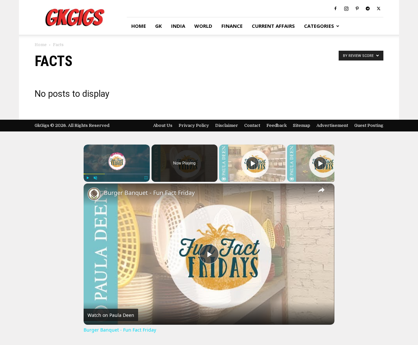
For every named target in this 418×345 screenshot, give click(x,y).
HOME (138, 26)
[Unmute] (95, 178)
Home (41, 45)
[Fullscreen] (146, 178)
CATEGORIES (319, 26)
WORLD (203, 26)
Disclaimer (226, 125)
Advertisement (332, 125)
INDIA (178, 26)
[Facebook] (335, 8)
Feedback (276, 125)
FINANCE (232, 26)
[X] (378, 8)
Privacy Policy (194, 125)
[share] (321, 190)
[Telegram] (368, 8)
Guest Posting (368, 125)
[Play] (87, 178)
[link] (94, 193)
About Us (162, 125)
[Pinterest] (357, 8)
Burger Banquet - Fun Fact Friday (149, 192)
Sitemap (301, 125)
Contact (252, 125)
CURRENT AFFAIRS (273, 26)
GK (158, 26)
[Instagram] (346, 8)
